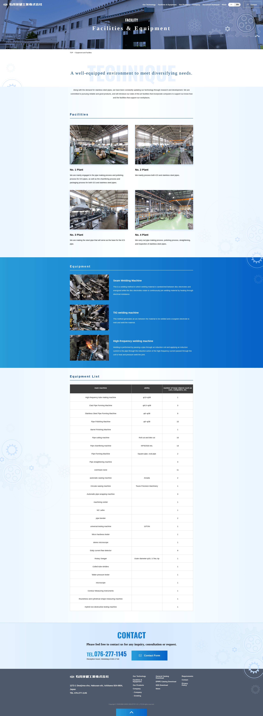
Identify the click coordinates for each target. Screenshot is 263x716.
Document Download (211, 5)
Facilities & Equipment (167, 5)
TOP (71, 52)
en (237, 4)
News (224, 5)
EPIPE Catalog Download (166, 682)
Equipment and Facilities (83, 52)
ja (231, 4)
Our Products (184, 5)
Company (196, 5)
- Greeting (137, 696)
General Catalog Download (162, 677)
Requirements (187, 676)
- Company (137, 692)
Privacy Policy (185, 684)
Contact (185, 680)
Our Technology (149, 5)
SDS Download (162, 685)
